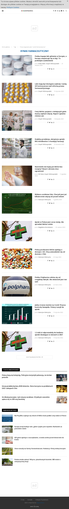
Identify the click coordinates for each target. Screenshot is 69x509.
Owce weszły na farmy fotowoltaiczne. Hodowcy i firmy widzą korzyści (40, 449)
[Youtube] (61, 10)
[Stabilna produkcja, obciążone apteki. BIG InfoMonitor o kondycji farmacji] (17, 148)
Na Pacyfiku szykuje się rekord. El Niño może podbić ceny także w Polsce (40, 416)
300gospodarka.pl (40, 502)
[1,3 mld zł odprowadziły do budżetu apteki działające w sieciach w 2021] (17, 341)
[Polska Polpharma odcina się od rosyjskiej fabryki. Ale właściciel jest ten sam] (17, 286)
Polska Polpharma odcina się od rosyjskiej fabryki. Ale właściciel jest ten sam (51, 279)
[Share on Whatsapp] (53, 69)
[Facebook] (53, 10)
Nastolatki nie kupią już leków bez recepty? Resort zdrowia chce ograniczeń (48, 169)
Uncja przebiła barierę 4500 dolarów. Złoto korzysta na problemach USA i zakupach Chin (27, 387)
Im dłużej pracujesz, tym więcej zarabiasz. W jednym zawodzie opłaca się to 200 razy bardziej (26, 398)
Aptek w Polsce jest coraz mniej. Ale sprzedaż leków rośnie (49, 223)
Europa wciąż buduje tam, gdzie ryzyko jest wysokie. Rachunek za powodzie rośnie (38, 428)
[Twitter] (55, 10)
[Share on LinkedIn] (51, 69)
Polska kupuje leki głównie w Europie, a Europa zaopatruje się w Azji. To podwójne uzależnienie (51, 58)
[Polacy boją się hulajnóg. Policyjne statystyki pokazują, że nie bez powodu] (61, 377)
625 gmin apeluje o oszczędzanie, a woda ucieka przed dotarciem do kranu (39, 439)
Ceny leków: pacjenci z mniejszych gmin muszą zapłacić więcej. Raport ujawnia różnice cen (50, 113)
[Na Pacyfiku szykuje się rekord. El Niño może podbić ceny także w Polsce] (7, 418)
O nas (22, 500)
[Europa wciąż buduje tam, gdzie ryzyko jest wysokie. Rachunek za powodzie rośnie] (7, 429)
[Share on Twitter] (49, 69)
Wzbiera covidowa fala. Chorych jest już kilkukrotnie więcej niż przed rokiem (51, 195)
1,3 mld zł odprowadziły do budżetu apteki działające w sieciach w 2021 (49, 333)
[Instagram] (57, 10)
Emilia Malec (42, 63)
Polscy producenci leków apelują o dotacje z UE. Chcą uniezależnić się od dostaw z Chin (50, 252)
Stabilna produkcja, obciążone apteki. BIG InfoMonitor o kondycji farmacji (50, 140)
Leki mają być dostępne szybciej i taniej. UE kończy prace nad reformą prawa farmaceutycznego (51, 86)
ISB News (41, 174)
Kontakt (29, 500)
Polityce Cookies (13, 7)
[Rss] (63, 10)
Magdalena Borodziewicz (45, 227)
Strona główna (6, 47)
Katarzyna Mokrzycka (44, 199)
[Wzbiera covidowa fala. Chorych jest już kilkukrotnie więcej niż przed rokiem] (17, 203)
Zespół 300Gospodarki (52, 63)
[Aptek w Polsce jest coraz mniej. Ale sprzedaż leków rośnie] (17, 231)
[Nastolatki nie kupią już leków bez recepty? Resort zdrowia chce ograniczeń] (17, 176)
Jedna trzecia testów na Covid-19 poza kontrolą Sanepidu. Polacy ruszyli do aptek (50, 307)
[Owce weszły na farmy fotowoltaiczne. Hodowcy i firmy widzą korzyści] (7, 451)
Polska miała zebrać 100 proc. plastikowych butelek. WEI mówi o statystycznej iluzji (37, 460)
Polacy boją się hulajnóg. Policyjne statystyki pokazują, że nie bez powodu (27, 376)
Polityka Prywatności (41, 500)
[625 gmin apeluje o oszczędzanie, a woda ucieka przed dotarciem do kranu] (7, 440)
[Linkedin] (59, 10)
